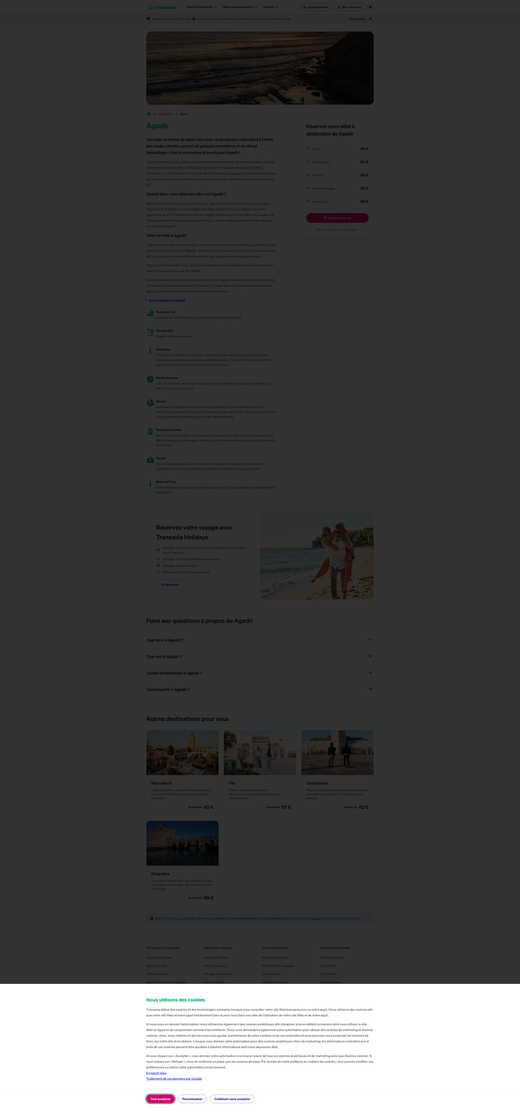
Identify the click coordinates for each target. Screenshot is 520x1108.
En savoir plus (156, 1072)
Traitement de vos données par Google (174, 1078)
